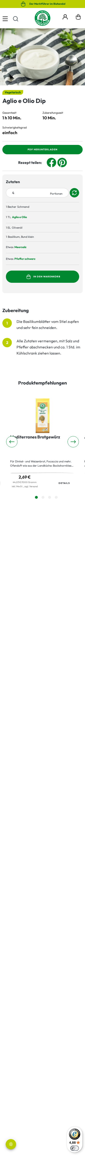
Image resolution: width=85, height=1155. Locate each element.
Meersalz (20, 247)
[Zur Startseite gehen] (42, 18)
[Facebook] (51, 162)
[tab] (36, 497)
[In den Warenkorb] (75, 217)
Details (64, 483)
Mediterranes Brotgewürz (35, 437)
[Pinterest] (62, 162)
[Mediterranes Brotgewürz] (42, 415)
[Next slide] (73, 441)
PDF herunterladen (42, 149)
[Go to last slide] (11, 441)
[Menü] (5, 18)
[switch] (74, 1148)
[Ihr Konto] (65, 16)
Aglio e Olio (19, 217)
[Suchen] (15, 18)
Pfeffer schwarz (24, 258)
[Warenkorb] (78, 18)
